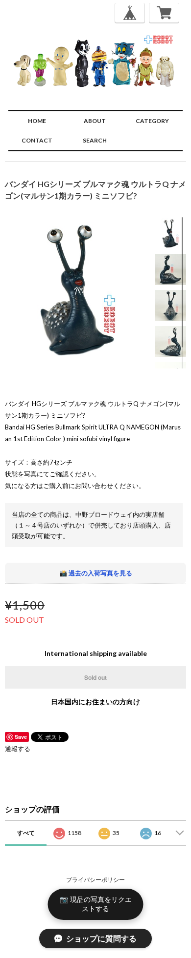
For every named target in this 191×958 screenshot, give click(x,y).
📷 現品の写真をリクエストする (96, 904)
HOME (37, 120)
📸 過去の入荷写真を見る (95, 573)
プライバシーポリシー (95, 879)
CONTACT (37, 140)
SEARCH (95, 140)
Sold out (95, 677)
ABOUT (95, 120)
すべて (26, 832)
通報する (17, 749)
